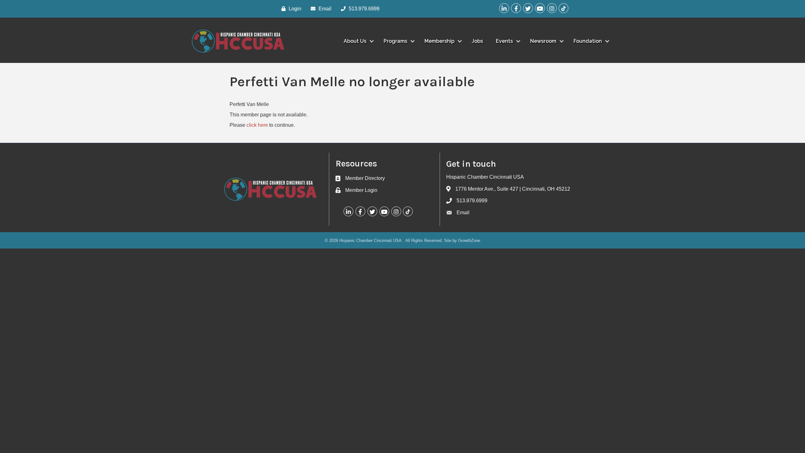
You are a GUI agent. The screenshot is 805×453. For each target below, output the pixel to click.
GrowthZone (469, 240)
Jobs (477, 41)
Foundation (588, 41)
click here (257, 125)
